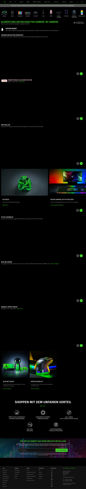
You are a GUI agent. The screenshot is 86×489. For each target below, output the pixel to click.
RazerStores (5, 470)
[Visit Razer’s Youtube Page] (52, 479)
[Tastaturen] (28, 12)
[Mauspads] (20, 12)
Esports (16, 476)
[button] (82, 1)
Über (39, 470)
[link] (4, 2)
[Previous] (77, 73)
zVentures (40, 476)
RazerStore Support (30, 474)
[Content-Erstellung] (59, 12)
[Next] (81, 73)
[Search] (77, 2)
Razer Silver (5, 482)
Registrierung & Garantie (31, 472)
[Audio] (43, 12)
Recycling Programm (30, 480)
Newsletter (5, 486)
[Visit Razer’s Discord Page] (52, 486)
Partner (4, 484)
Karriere (40, 472)
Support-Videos (29, 478)
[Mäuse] (12, 12)
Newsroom (41, 474)
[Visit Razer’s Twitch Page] (52, 484)
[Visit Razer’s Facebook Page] (52, 471)
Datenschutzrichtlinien (47, 454)
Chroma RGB (17, 472)
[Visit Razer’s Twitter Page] (52, 477)
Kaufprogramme (6, 476)
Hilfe (27, 470)
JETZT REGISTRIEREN (62, 450)
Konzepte (16, 474)
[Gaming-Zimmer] (82, 12)
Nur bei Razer (5, 480)
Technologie (17, 470)
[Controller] (35, 12)
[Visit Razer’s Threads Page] (52, 475)
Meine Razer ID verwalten (31, 476)
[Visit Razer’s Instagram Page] (52, 473)
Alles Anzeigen (7, 388)
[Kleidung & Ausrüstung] (74, 12)
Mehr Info (5, 205)
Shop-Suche (5, 474)
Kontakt (40, 478)
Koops (16, 478)
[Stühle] (51, 12)
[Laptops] (4, 12)
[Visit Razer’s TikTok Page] (52, 482)
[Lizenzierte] (66, 12)
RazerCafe (4, 472)
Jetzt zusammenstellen (57, 205)
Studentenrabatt (6, 478)
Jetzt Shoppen (71, 5)
